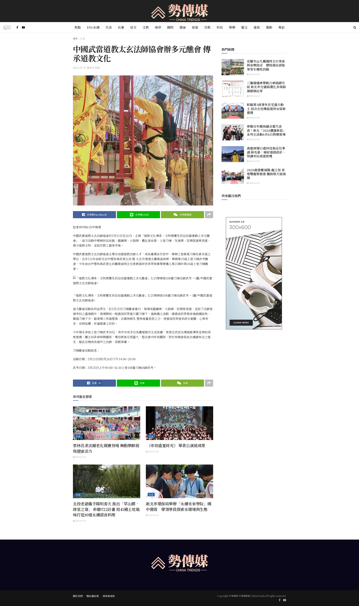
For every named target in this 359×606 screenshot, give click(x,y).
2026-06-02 (254, 139)
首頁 (75, 38)
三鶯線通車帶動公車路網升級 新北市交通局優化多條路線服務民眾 (266, 86)
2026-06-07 (254, 182)
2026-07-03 (153, 515)
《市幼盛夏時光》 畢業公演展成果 (175, 445)
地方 (133, 27)
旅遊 (195, 27)
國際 (170, 27)
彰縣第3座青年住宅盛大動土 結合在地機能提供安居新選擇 (266, 108)
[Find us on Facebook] (17, 27)
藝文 (244, 27)
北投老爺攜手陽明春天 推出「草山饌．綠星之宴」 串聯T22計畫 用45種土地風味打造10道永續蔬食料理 (106, 509)
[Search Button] (354, 27)
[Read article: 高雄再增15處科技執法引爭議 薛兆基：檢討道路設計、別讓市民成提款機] (233, 154)
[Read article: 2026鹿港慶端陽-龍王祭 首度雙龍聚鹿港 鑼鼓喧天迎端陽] (233, 176)
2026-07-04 (80, 456)
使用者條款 (109, 596)
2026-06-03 (254, 160)
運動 (269, 27)
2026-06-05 (254, 74)
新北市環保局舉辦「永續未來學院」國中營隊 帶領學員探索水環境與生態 (178, 506)
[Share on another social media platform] (209, 214)
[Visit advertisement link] (254, 273)
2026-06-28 (254, 95)
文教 (145, 27)
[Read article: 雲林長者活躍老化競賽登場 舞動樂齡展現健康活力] (106, 423)
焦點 (77, 27)
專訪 (281, 27)
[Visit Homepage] (179, 11)
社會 (121, 27)
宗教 (207, 27)
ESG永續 (93, 27)
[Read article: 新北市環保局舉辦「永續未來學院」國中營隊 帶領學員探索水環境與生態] (179, 481)
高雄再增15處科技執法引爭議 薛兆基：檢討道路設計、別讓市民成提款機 (266, 152)
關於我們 (78, 596)
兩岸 (158, 27)
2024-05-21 (79, 67)
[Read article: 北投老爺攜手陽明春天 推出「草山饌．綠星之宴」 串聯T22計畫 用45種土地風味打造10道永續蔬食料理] (106, 481)
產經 (257, 27)
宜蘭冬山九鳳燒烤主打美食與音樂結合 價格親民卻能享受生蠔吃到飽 (266, 65)
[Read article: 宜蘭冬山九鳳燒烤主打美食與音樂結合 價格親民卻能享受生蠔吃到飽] (233, 67)
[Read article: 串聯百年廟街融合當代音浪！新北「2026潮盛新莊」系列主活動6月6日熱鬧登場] (233, 132)
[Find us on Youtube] (23, 27)
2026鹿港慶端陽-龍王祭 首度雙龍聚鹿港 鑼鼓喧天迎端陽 (266, 174)
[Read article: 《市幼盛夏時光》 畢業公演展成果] (179, 423)
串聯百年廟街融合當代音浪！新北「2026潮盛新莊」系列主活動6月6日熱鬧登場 (266, 130)
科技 (220, 27)
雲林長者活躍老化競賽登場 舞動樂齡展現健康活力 (106, 448)
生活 (108, 27)
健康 (183, 27)
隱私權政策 (93, 596)
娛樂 (232, 27)
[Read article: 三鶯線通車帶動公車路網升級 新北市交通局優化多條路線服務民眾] (233, 89)
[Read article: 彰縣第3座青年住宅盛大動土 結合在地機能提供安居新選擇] (233, 111)
